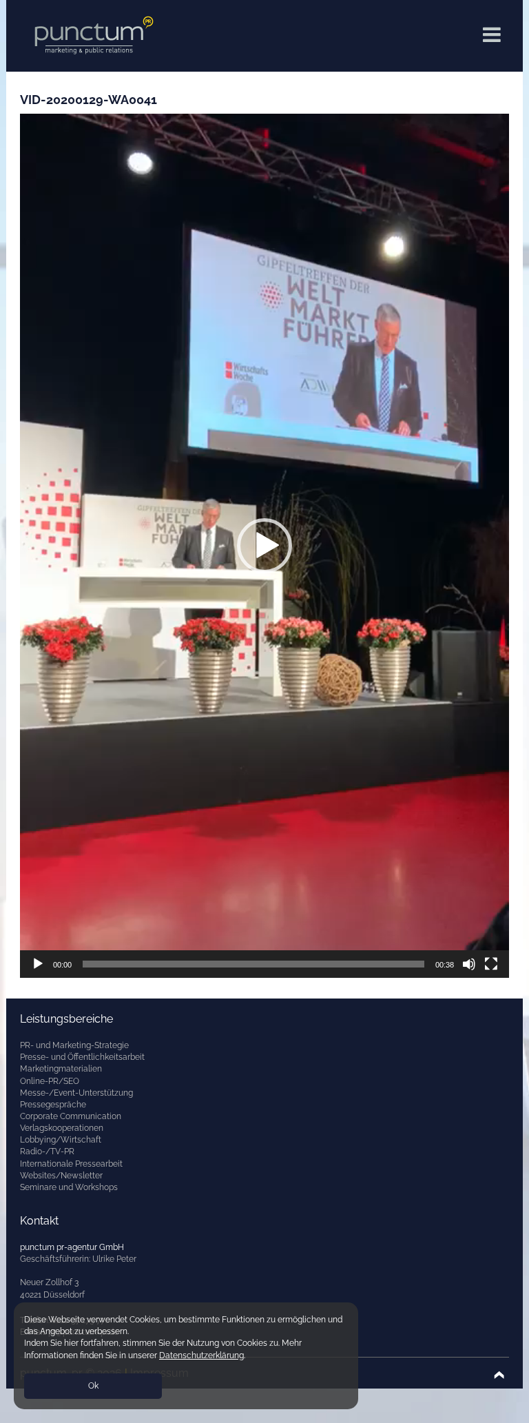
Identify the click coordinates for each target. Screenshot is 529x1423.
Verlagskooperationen (61, 1128)
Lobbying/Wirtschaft (60, 1140)
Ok (93, 1386)
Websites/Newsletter (61, 1175)
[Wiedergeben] (38, 964)
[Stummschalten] (469, 964)
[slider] (253, 964)
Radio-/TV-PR (47, 1151)
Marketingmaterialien (61, 1069)
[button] (264, 545)
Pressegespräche (53, 1104)
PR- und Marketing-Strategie (74, 1045)
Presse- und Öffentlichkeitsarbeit (82, 1057)
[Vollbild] (491, 964)
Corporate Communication (70, 1116)
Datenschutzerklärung (201, 1355)
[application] (264, 546)
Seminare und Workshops (69, 1187)
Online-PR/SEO (49, 1081)
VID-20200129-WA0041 (88, 99)
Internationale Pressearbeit (71, 1164)
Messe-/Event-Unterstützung (76, 1093)
